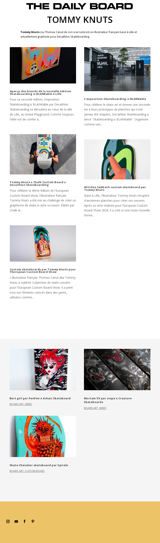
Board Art (17, 404)
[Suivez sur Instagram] (8, 521)
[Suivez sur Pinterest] (33, 521)
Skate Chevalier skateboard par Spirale (39, 465)
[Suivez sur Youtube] (16, 521)
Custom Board (35, 471)
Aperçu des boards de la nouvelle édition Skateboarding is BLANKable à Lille (40, 92)
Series (28, 404)
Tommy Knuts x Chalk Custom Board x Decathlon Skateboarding (38, 183)
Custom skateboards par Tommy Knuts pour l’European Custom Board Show (43, 270)
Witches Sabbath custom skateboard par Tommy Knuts (115, 188)
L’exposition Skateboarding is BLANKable (115, 99)
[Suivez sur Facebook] (24, 521)
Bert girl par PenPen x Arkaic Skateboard (40, 398)
